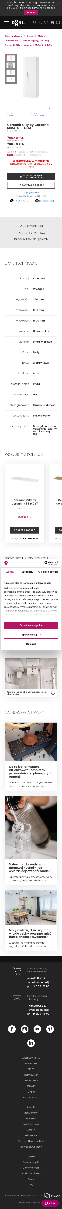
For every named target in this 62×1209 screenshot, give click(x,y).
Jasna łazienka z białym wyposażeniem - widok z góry (27, 693)
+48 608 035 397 (36, 1006)
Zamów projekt (31, 1162)
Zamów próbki (31, 1167)
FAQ (31, 1184)
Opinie (31, 1156)
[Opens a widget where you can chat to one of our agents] (50, 1203)
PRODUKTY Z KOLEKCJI (31, 233)
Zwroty (31, 1129)
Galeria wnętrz (31, 1057)
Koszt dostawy (31, 1124)
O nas (31, 1179)
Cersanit (11, 115)
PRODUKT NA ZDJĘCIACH (31, 239)
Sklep (31, 1069)
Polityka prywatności (31, 1146)
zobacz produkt (24, 530)
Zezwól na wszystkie (31, 625)
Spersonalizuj (29, 634)
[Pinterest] (50, 1032)
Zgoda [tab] (10, 571)
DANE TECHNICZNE (31, 226)
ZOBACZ (31, 12)
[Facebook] (12, 1032)
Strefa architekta (31, 1173)
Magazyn (31, 1063)
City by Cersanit (38, 115)
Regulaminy (31, 1112)
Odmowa (31, 643)
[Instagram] (24, 1032)
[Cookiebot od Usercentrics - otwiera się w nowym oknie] (44, 563)
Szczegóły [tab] (27, 571)
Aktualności (31, 1097)
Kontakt (31, 1107)
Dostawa (31, 1118)
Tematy (31, 1086)
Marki (31, 1091)
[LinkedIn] (31, 1046)
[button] (10, 58)
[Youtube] (37, 1032)
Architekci (31, 1080)
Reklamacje (31, 1135)
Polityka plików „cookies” (31, 1141)
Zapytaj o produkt (31, 192)
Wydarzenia (31, 1074)
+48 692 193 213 (21, 201)
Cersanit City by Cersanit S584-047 (24, 501)
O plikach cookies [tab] (48, 571)
